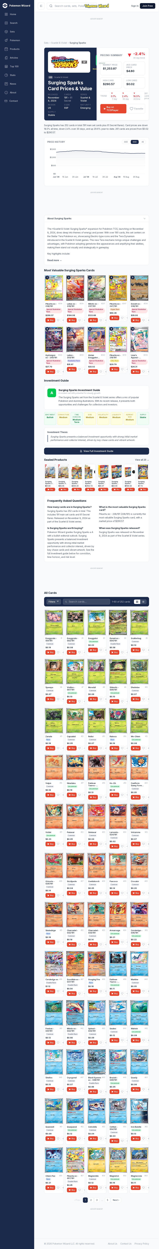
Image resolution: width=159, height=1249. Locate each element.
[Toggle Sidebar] (41, 5)
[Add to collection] (63, 320)
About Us (112, 1243)
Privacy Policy (142, 1243)
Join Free (147, 6)
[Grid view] (137, 602)
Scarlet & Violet (59, 42)
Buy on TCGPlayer (112, 108)
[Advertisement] (96, 27)
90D (135, 142)
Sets (46, 42)
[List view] (143, 602)
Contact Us (126, 1243)
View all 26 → (142, 459)
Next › (116, 1200)
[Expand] (144, 218)
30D (126, 142)
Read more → (54, 260)
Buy (52, 320)
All (143, 142)
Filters (52, 601)
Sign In (135, 6)
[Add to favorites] (58, 320)
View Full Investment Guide (98, 451)
